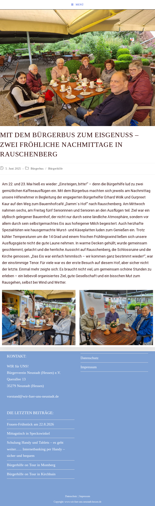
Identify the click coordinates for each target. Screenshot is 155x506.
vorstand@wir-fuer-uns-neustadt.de (33, 396)
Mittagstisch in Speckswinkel (28, 433)
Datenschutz (89, 358)
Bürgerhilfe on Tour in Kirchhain (31, 474)
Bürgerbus (37, 168)
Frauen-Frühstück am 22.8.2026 (30, 424)
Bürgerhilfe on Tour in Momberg (31, 465)
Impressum (89, 367)
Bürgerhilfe (55, 168)
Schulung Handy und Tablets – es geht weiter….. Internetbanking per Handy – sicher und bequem (36, 449)
